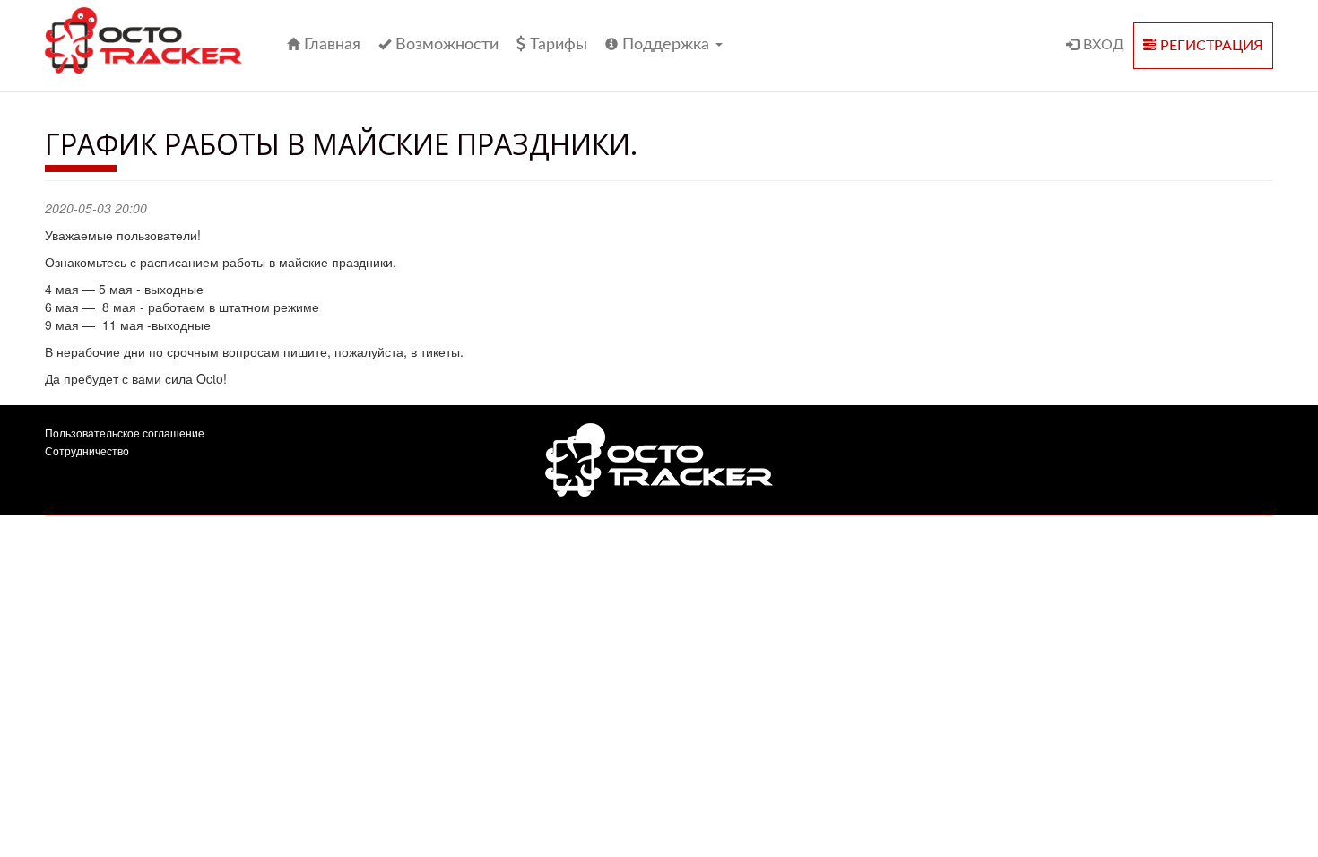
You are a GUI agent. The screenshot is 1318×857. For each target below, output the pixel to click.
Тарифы (558, 45)
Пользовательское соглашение (124, 432)
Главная (332, 45)
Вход (1103, 45)
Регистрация (1211, 46)
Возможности (447, 45)
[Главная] (150, 40)
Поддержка (668, 45)
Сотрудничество (87, 450)
